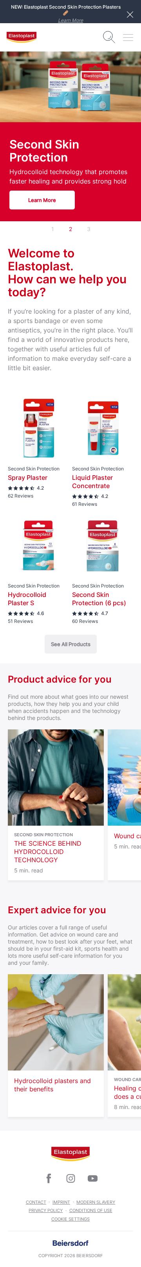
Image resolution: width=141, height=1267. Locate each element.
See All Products (70, 644)
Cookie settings (70, 1219)
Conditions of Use (90, 1210)
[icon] (49, 1179)
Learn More (70, 20)
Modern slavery (95, 1202)
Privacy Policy (46, 1210)
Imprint (61, 1202)
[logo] (21, 37)
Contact (36, 1202)
